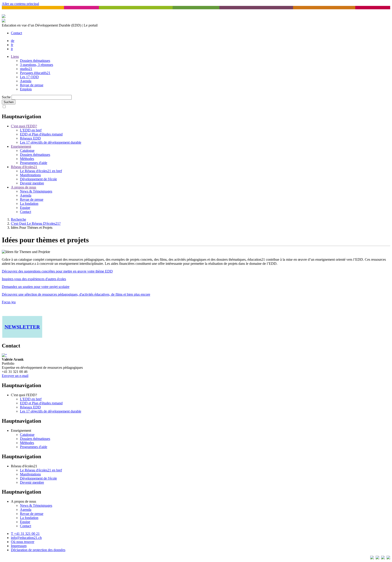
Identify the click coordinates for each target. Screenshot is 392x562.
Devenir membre (32, 183)
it (12, 49)
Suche (6, 97)
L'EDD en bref (31, 130)
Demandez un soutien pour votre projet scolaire (35, 287)
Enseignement (21, 146)
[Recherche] (3, 21)
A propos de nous (23, 187)
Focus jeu (9, 302)
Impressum (19, 546)
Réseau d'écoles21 (24, 167)
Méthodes (27, 159)
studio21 (26, 69)
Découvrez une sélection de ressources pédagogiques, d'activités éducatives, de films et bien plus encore (76, 294)
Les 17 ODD (29, 77)
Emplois (26, 89)
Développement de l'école (38, 179)
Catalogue (27, 150)
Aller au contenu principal (20, 4)
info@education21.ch (26, 538)
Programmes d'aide (33, 163)
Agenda (25, 81)
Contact (16, 33)
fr (12, 45)
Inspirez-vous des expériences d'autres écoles (34, 279)
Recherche (18, 219)
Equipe (25, 208)
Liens (15, 56)
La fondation (29, 203)
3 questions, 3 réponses (36, 65)
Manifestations (30, 175)
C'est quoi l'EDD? (24, 126)
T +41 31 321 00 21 (25, 533)
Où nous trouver (22, 542)
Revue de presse (31, 85)
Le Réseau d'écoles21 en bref (41, 171)
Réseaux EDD (30, 138)
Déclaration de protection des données (38, 550)
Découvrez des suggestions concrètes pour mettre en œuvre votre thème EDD (57, 271)
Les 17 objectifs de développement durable (50, 142)
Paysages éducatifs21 (35, 73)
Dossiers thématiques (35, 61)
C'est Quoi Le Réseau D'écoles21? (36, 223)
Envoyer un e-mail (15, 376)
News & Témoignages (36, 191)
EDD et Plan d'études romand (41, 134)
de (12, 41)
